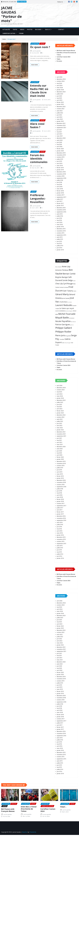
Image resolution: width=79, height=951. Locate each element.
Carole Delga (67, 280)
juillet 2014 (60, 245)
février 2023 (60, 102)
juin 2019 (59, 161)
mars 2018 (60, 189)
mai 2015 (59, 243)
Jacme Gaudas (65, 298)
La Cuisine (70, 302)
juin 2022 (59, 115)
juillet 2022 (60, 113)
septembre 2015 (61, 235)
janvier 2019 (60, 170)
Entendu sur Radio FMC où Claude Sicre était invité (39, 91)
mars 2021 (60, 136)
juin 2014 (59, 248)
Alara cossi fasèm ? (37, 125)
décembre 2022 (61, 106)
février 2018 (60, 191)
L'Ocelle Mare (63, 302)
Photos (29, 29)
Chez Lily (59, 283)
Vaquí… (59, 59)
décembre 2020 (61, 138)
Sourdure (62, 339)
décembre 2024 (61, 79)
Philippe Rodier (63, 331)
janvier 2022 (60, 121)
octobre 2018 (60, 176)
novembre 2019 (61, 155)
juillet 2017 (60, 199)
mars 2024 (60, 87)
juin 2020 (59, 142)
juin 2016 (59, 218)
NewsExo (24, 832)
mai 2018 (59, 184)
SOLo (55, 28)
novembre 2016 (61, 210)
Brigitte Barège (61, 277)
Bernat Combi (69, 273)
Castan (74, 280)
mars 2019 (60, 165)
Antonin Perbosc (61, 270)
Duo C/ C (48, 29)
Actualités (6, 29)
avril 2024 (59, 85)
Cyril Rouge (68, 283)
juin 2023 (59, 96)
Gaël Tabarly (68, 291)
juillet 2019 (60, 159)
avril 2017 (59, 201)
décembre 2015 (61, 229)
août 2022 (59, 111)
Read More (34, 64)
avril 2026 (59, 77)
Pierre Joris (60, 335)
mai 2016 (59, 220)
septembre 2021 (61, 127)
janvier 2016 (60, 226)
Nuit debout (73, 321)
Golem (74, 291)
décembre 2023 (61, 92)
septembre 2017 (61, 197)
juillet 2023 (60, 94)
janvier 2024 (60, 90)
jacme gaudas (37, 51)
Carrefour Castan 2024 (63, 57)
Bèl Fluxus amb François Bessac (66, 50)
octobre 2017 (60, 195)
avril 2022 (59, 117)
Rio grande (68, 335)
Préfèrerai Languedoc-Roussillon (38, 198)
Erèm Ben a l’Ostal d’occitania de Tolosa (28, 808)
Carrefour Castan (9, 33)
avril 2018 (59, 186)
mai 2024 (59, 83)
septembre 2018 (61, 178)
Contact (61, 29)
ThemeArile (32, 832)
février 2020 (60, 148)
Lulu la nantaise (60, 311)
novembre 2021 (61, 125)
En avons (59, 61)
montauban (71, 318)
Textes (15, 29)
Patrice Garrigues (62, 324)
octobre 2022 (60, 108)
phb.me (72, 324)
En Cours (38, 29)
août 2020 (59, 140)
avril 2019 (59, 163)
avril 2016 (59, 222)
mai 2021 (59, 132)
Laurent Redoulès (63, 305)
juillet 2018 (60, 180)
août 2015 (59, 237)
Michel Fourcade (66, 313)
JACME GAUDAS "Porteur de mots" (11, 14)
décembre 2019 (61, 153)
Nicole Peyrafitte (63, 321)
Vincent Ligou (67, 342)
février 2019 (60, 167)
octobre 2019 (60, 157)
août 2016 (59, 214)
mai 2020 (59, 144)
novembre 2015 (61, 231)
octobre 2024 (60, 81)
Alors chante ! (58, 267)
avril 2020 (59, 146)
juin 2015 (59, 241)
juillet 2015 (60, 239)
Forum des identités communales (38, 158)
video (63, 342)
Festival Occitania (63, 287)
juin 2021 (59, 130)
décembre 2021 (61, 123)
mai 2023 (59, 98)
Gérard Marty (62, 294)
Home (4, 39)
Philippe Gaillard (63, 327)
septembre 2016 (61, 212)
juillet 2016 (60, 216)
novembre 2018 (61, 174)
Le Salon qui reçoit (66, 308)
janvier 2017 (60, 205)
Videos (22, 29)
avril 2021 (59, 134)
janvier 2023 (60, 104)
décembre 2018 (61, 172)
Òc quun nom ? (12, 39)
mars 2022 (60, 119)
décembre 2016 (61, 208)
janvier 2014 (60, 250)
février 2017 (60, 203)
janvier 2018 (60, 193)
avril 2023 (59, 100)
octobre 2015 (60, 233)
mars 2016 (60, 224)
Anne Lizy (66, 266)
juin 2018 (59, 182)
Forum (21, 33)
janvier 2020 (60, 151)
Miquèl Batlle (62, 317)
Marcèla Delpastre (69, 311)
